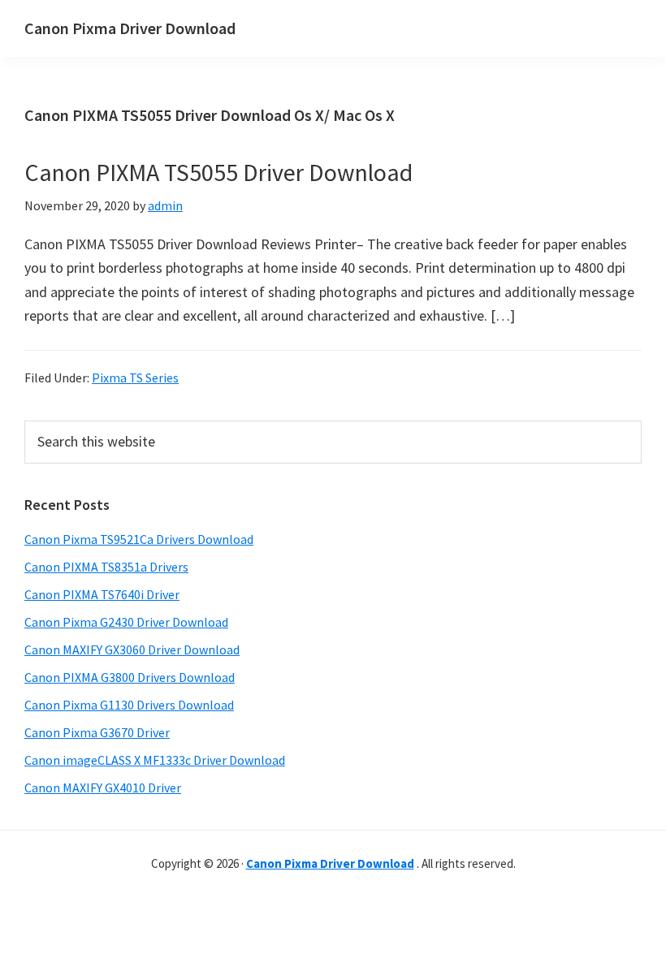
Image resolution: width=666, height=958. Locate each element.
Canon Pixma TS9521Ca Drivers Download (138, 539)
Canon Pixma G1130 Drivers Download (129, 705)
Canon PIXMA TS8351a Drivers (106, 567)
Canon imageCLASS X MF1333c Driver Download (154, 760)
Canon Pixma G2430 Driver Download (126, 622)
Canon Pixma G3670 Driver (97, 732)
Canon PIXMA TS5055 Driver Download (218, 172)
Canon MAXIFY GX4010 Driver (102, 787)
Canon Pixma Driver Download (130, 28)
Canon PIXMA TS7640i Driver (101, 594)
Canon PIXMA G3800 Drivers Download (129, 677)
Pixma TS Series (135, 377)
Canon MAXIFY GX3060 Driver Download (132, 649)
